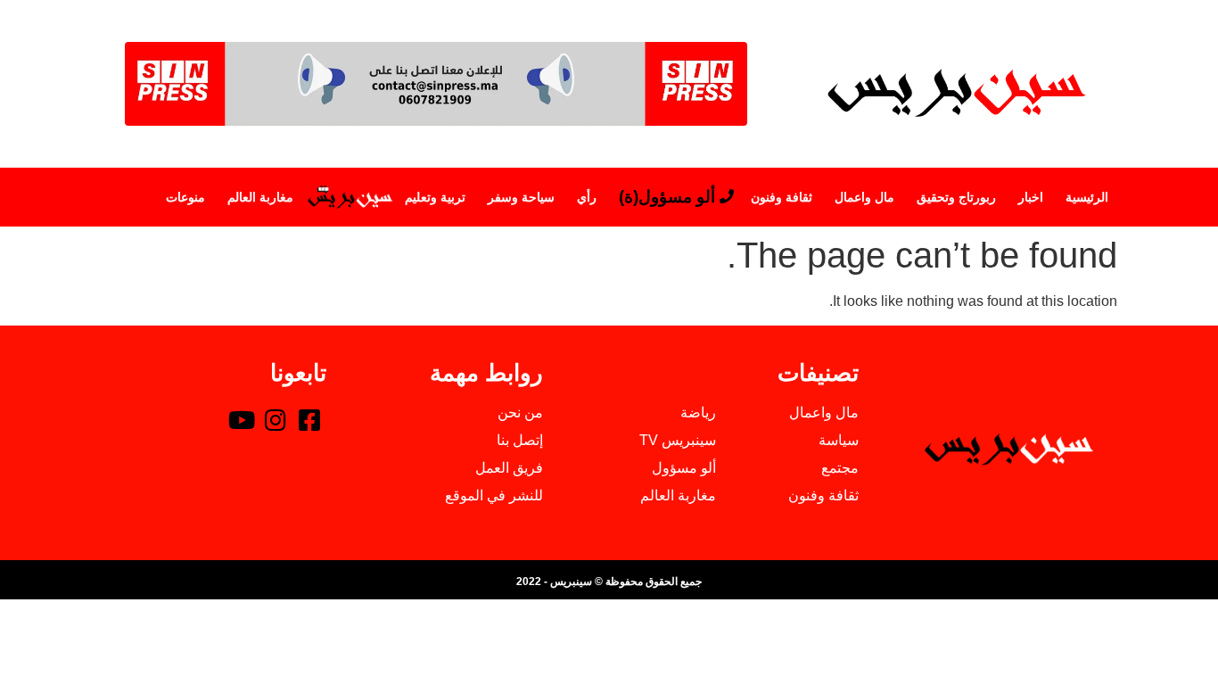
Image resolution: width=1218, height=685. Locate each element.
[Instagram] (275, 419)
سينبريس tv (349, 197)
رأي (587, 197)
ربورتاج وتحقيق (956, 197)
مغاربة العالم (260, 197)
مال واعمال (864, 197)
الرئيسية (1087, 197)
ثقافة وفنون (781, 197)
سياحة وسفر (521, 197)
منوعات (185, 197)
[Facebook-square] (309, 419)
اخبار (1030, 197)
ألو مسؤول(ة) (667, 196)
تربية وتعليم (435, 197)
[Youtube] (242, 419)
